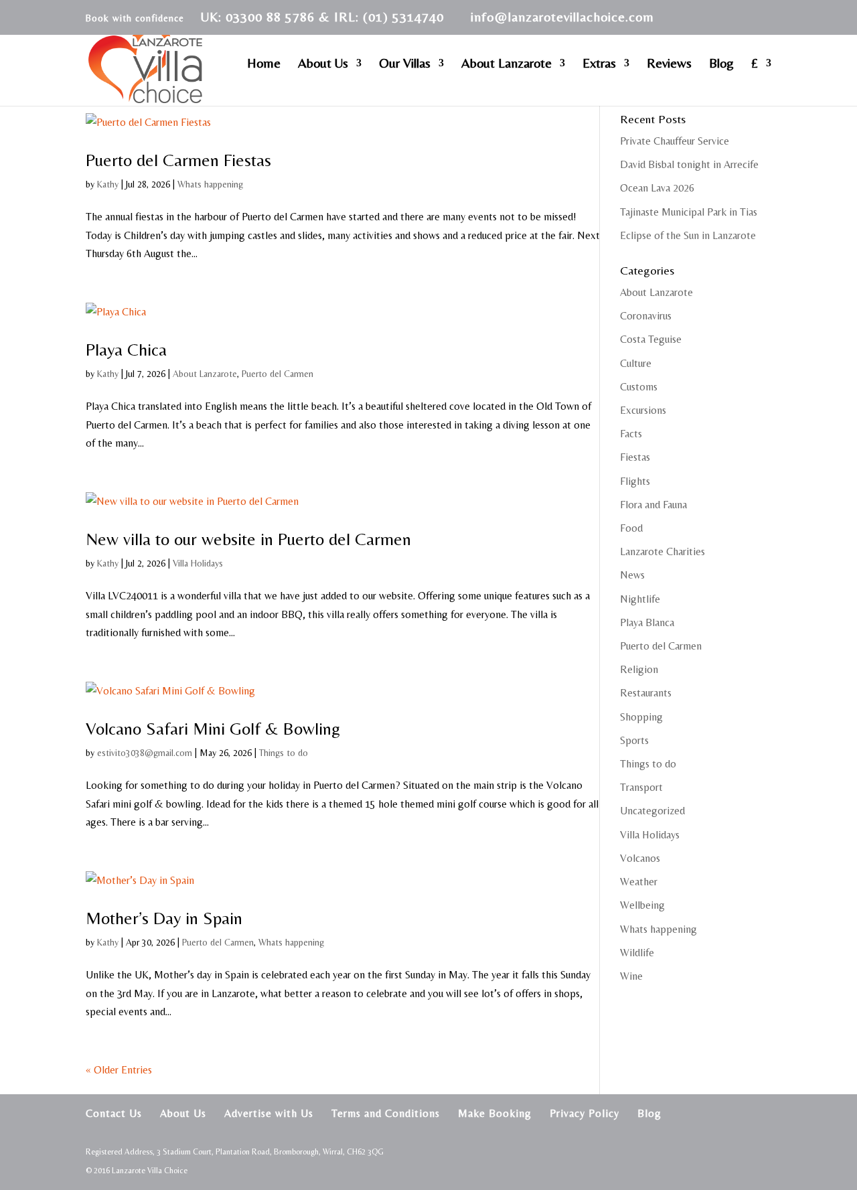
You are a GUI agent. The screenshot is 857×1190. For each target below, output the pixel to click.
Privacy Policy (584, 1113)
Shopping (641, 717)
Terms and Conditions (385, 1113)
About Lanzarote (506, 64)
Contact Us (114, 1113)
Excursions (643, 410)
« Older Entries (119, 1069)
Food (631, 528)
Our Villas (405, 64)
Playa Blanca (647, 622)
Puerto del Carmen (277, 373)
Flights (635, 481)
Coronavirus (646, 315)
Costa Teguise (651, 339)
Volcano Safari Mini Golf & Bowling (213, 729)
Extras (599, 64)
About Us (323, 64)
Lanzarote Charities (662, 551)
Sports (634, 740)
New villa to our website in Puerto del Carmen (248, 539)
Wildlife (637, 952)
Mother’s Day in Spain (164, 918)
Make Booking (495, 1113)
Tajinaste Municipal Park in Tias (688, 212)
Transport (641, 787)
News (632, 575)
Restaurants (646, 692)
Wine (631, 976)
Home (264, 64)
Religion (639, 669)
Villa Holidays (198, 563)
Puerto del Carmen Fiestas (178, 160)
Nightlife (640, 599)
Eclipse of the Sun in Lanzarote (688, 235)
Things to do (283, 752)
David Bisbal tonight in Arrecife (689, 164)
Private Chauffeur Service (674, 141)
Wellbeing (642, 905)
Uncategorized (652, 810)
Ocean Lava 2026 (657, 187)
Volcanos (640, 858)
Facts (631, 433)
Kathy (108, 184)
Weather (638, 881)
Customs (638, 386)
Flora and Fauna (653, 504)
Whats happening (210, 184)
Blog (721, 64)
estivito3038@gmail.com (144, 752)
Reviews (669, 64)
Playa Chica (126, 350)
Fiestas (635, 457)
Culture (635, 363)
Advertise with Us (268, 1113)
